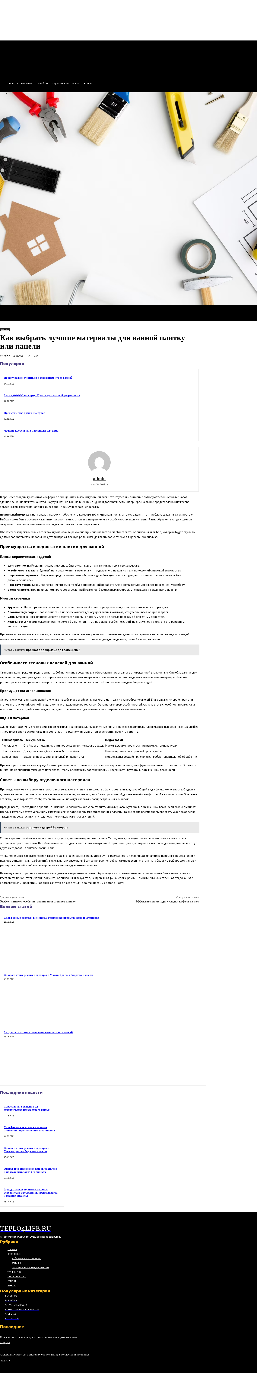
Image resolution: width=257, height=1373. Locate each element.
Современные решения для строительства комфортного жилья (26, 1108)
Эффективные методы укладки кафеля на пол (167, 901)
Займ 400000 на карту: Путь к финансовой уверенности (42, 395)
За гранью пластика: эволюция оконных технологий (38, 1032)
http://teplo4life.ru (99, 484)
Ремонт (5, 329)
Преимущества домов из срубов (24, 413)
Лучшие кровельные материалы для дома (31, 430)
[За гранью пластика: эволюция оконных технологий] (176, 1056)
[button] (252, 308)
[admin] (99, 462)
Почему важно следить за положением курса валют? (38, 378)
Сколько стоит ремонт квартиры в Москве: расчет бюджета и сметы (48, 975)
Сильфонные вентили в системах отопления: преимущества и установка (51, 918)
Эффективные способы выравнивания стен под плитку (38, 901)
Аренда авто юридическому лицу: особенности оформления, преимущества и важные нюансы (31, 1193)
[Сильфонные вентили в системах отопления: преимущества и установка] (176, 941)
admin (7, 355)
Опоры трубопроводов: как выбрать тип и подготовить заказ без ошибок (30, 1170)
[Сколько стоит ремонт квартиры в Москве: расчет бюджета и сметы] (176, 999)
